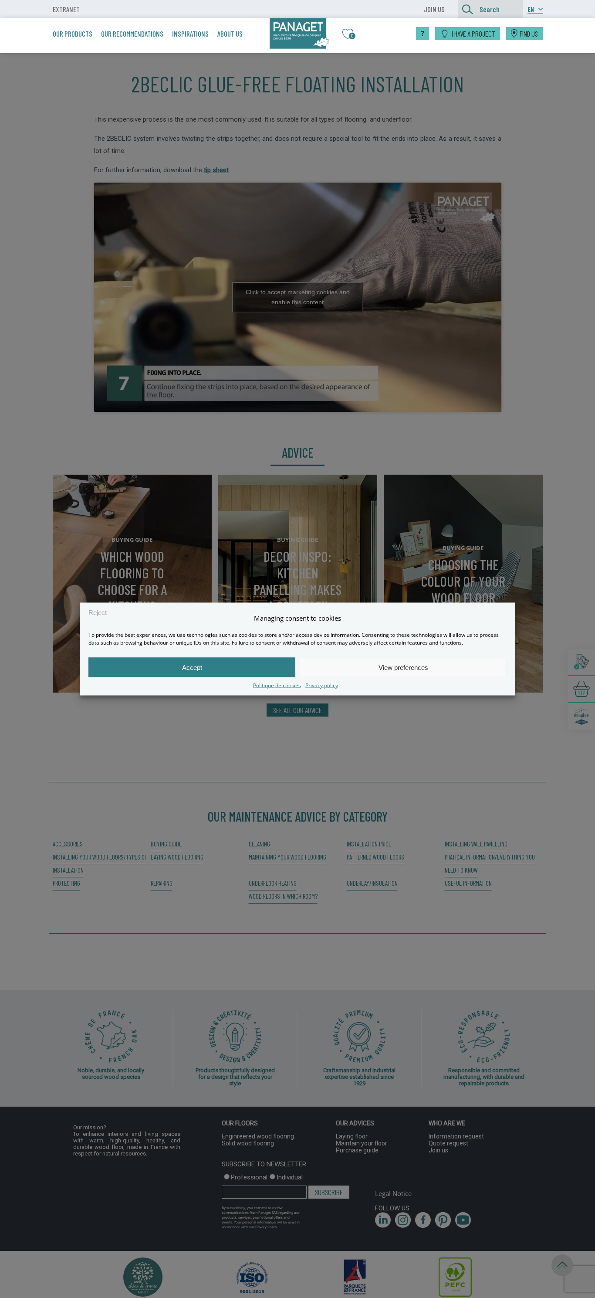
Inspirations (190, 33)
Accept (192, 667)
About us (230, 33)
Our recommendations (132, 33)
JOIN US (434, 9)
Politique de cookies (277, 685)
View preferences (403, 667)
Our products (72, 33)
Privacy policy (321, 685)
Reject (97, 612)
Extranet (66, 9)
